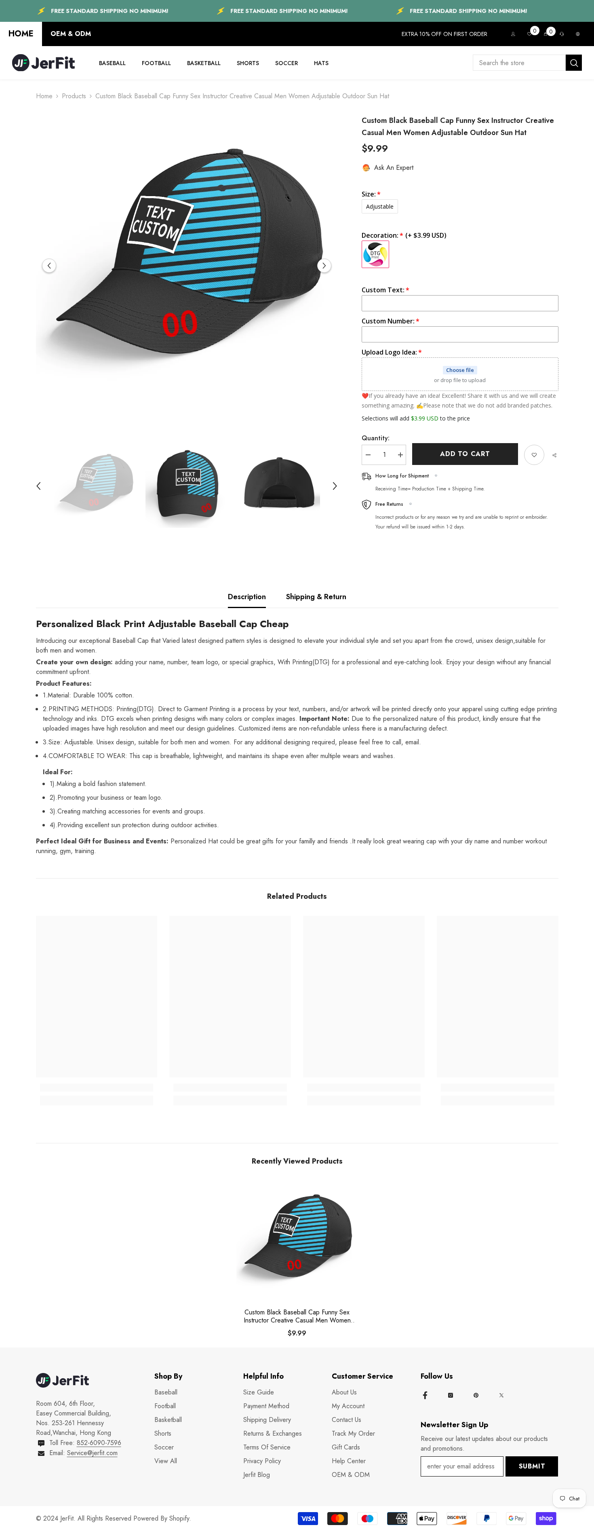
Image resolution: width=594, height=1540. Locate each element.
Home (44, 96)
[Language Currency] (578, 34)
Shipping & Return (316, 596)
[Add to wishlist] (534, 455)
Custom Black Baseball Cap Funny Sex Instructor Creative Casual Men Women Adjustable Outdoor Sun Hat (297, 1316)
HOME (21, 34)
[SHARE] (551, 455)
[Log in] (513, 34)
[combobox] (519, 63)
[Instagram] (450, 1395)
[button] (49, 265)
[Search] (527, 63)
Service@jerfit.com (92, 1453)
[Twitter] (501, 1395)
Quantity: (376, 438)
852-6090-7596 (99, 1442)
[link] (97, 1088)
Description (247, 596)
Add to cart (467, 453)
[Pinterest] (476, 1395)
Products (74, 96)
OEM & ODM (71, 33)
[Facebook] (425, 1395)
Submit (532, 1466)
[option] (187, 265)
